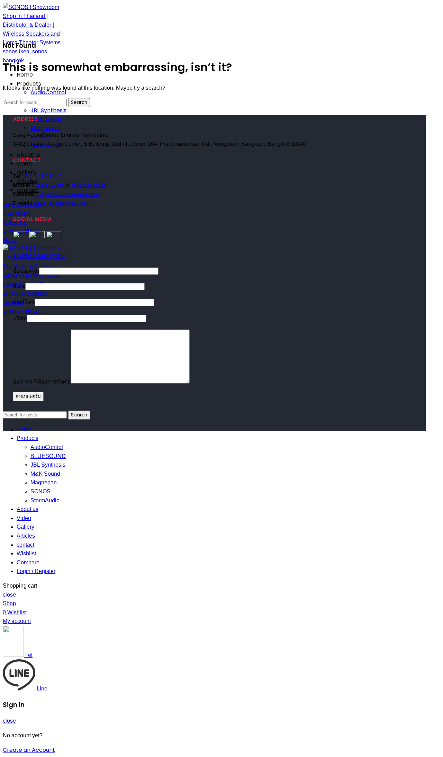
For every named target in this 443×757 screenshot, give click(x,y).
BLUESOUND (48, 456)
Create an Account (29, 750)
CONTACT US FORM (39, 256)
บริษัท (20, 318)
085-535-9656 (89, 185)
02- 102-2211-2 (43, 176)
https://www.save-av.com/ (69, 194)
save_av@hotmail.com (62, 203)
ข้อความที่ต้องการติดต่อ (42, 382)
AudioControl (48, 92)
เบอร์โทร (24, 302)
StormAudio (45, 500)
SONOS (40, 491)
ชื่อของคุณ (26, 271)
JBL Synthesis (48, 110)
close (9, 595)
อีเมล (19, 286)
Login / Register (36, 571)
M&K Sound (45, 119)
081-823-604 (50, 185)
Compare (28, 562)
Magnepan (45, 128)
